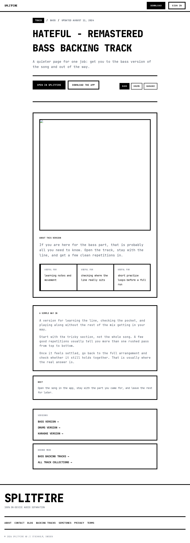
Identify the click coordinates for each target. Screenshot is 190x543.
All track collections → (55, 462)
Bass (124, 86)
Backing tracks (46, 522)
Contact (19, 522)
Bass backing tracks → (53, 456)
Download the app (83, 85)
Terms (90, 522)
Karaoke (150, 86)
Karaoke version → (50, 433)
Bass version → (48, 421)
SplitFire (10, 5)
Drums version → (49, 427)
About (8, 522)
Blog (30, 522)
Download (156, 5)
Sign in (177, 5)
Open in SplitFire (49, 85)
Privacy (79, 522)
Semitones (65, 522)
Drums (137, 86)
